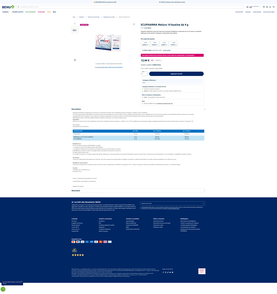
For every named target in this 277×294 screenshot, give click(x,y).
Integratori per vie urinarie (109, 17)
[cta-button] (203, 203)
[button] (253, 7)
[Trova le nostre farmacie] (264, 7)
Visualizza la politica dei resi (165, 103)
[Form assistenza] (267, 7)
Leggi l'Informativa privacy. (174, 208)
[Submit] (18, 6)
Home (74, 17)
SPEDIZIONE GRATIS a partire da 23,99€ (106, 2)
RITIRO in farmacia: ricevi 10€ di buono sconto (173, 2)
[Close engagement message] (22, 281)
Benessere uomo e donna (93, 17)
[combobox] (130, 7)
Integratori (81, 17)
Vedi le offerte (167, 50)
